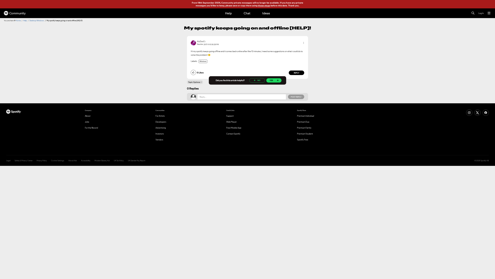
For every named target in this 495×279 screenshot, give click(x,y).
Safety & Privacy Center (24, 160)
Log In (481, 13)
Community (17, 13)
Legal (8, 160)
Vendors (159, 139)
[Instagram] (469, 113)
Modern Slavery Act (102, 160)
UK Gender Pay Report (136, 160)
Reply (296, 73)
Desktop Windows (36, 20)
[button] (304, 43)
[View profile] (193, 42)
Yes (271, 80)
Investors (159, 133)
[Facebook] (486, 113)
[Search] (473, 13)
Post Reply (296, 97)
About (87, 115)
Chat (247, 13)
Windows (203, 61)
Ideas (266, 13)
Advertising (160, 127)
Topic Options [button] (194, 82)
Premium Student (305, 133)
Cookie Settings (57, 160)
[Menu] (489, 13)
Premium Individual (305, 115)
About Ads (72, 160)
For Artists (160, 115)
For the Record (91, 127)
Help (228, 13)
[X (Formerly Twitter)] (477, 113)
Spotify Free (302, 139)
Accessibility (85, 160)
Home (18, 20)
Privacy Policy (42, 160)
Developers (160, 121)
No (258, 80)
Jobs (87, 121)
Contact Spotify (233, 133)
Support (230, 115)
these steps (264, 5)
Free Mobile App (233, 127)
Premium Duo (303, 121)
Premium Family (304, 127)
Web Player (231, 121)
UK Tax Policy (119, 160)
